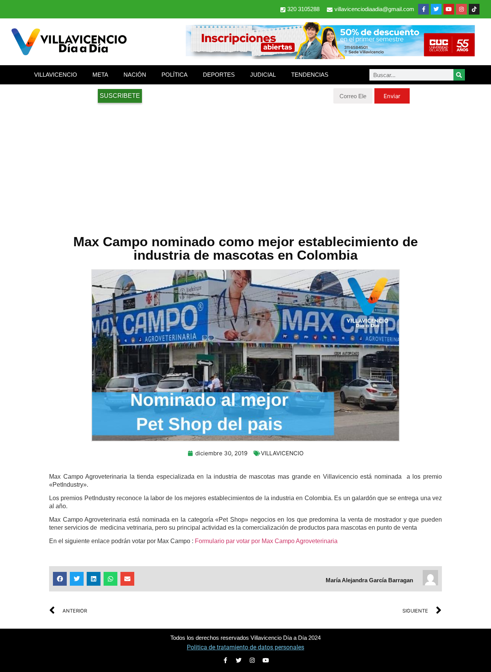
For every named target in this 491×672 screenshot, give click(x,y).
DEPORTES (219, 74)
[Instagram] (461, 9)
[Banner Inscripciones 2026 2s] (329, 57)
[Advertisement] (245, 165)
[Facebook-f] (423, 9)
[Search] (459, 75)
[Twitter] (436, 9)
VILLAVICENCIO (55, 74)
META (100, 74)
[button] (60, 579)
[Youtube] (448, 9)
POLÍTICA (174, 74)
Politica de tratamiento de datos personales (245, 647)
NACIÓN (135, 74)
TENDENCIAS (309, 74)
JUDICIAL (263, 74)
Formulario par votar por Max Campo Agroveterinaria (266, 541)
